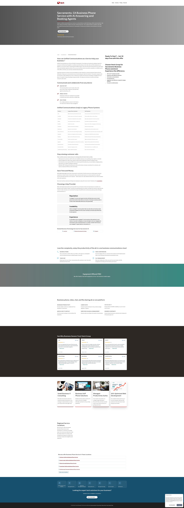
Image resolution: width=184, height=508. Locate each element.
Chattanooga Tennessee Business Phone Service (70, 469)
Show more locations (63, 472)
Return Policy (104, 505)
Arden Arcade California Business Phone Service (70, 460)
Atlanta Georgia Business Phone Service (68, 463)
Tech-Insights (109, 505)
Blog (112, 505)
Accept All (179, 505)
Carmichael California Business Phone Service (69, 466)
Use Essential (172, 505)
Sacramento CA (63, 54)
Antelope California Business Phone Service (69, 457)
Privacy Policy (99, 505)
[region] (101, 430)
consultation (99, 180)
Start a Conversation (62, 31)
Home (58, 54)
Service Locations (93, 505)
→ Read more (61, 348)
